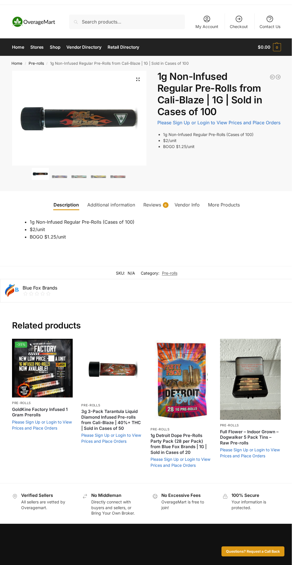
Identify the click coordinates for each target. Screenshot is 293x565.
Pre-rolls (36, 63)
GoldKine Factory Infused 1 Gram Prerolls (40, 412)
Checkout (239, 26)
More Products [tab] (224, 205)
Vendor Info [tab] (187, 205)
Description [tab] (66, 205)
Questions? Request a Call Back (253, 551)
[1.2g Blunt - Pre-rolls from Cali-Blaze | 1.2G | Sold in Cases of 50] (272, 77)
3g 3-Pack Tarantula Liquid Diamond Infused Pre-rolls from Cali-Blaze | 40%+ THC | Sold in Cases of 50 (111, 420)
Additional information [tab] (111, 205)
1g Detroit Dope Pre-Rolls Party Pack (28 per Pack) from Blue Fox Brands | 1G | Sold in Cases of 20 (179, 444)
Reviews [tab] (155, 205)
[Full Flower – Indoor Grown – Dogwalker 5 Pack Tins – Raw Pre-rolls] (250, 379)
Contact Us (270, 26)
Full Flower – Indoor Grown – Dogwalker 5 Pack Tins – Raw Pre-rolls (249, 437)
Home (16, 63)
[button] (137, 79)
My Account (206, 26)
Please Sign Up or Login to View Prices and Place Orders (218, 122)
